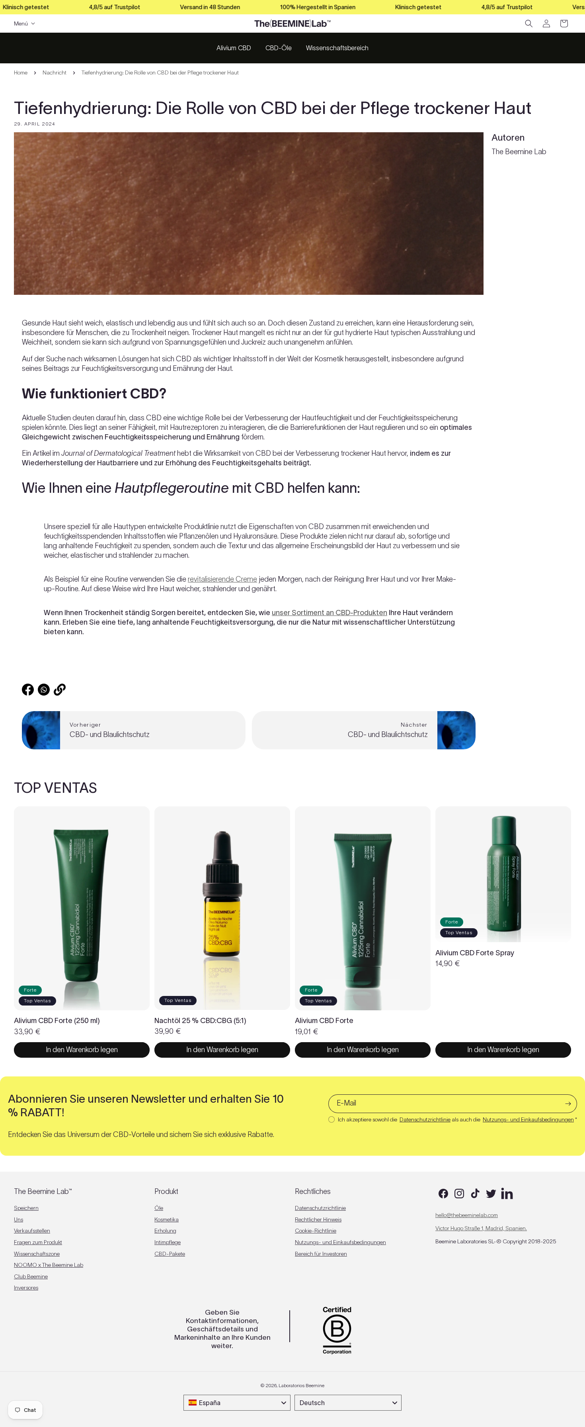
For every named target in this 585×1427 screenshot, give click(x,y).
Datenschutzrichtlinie (425, 1119)
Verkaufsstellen (32, 1230)
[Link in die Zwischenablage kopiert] (60, 690)
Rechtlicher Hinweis (318, 1219)
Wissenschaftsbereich (337, 47)
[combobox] (237, 1403)
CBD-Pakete (169, 1253)
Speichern (26, 1208)
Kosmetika (166, 1219)
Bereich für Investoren (321, 1253)
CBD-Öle (278, 47)
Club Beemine (31, 1276)
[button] (529, 23)
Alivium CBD (233, 47)
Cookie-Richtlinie (315, 1230)
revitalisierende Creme (222, 579)
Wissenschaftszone (37, 1253)
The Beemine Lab (518, 152)
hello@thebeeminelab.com (466, 1215)
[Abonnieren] (568, 1103)
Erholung (165, 1230)
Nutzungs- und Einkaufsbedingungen (528, 1119)
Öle (158, 1208)
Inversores (26, 1287)
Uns (18, 1219)
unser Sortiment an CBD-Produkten (329, 613)
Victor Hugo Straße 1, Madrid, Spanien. (481, 1228)
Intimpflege (167, 1242)
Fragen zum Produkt (38, 1242)
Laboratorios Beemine (301, 1385)
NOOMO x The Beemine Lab (48, 1265)
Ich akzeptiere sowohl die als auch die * (457, 1119)
